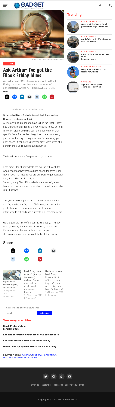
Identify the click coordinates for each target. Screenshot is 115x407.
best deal (37, 355)
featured (8, 357)
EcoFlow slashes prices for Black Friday (26, 340)
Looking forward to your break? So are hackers (31, 334)
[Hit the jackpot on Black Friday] (55, 283)
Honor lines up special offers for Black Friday (29, 346)
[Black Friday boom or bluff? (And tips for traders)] (34, 285)
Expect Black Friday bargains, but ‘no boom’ (10, 284)
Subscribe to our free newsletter (69, 385)
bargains (26, 355)
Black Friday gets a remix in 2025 (14, 327)
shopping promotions (25, 357)
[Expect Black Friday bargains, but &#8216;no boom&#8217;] (12, 275)
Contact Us (46, 385)
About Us (35, 385)
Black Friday (50, 355)
